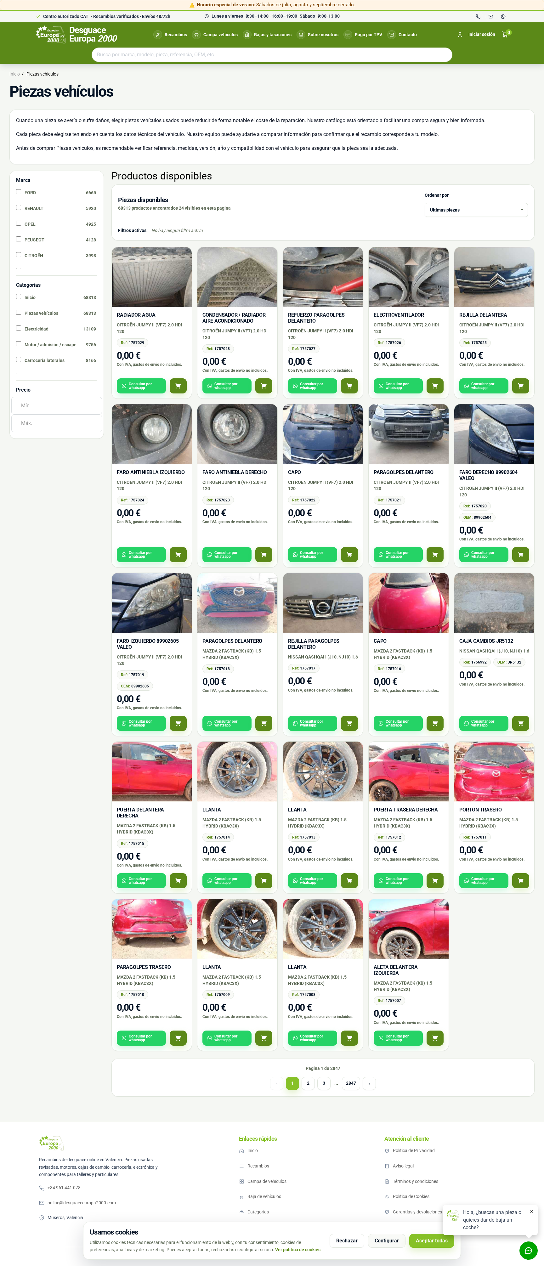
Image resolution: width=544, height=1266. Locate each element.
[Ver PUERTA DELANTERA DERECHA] (178, 880)
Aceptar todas (432, 1241)
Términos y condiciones (415, 1181)
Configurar (387, 1241)
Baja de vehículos (264, 1196)
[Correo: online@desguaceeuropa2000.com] (490, 17)
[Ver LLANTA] (263, 880)
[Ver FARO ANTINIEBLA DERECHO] (263, 554)
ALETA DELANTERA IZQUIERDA (395, 970)
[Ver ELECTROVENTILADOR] (435, 385)
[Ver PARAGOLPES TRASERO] (178, 1038)
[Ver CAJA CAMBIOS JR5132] (520, 723)
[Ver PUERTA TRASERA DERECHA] (435, 880)
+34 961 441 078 (64, 1187)
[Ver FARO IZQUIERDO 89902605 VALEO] (178, 723)
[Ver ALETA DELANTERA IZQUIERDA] (435, 1038)
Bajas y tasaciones (273, 34)
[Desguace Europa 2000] (51, 1142)
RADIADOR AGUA (136, 315)
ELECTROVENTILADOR (399, 315)
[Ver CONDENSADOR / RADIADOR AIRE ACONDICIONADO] (263, 385)
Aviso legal (403, 1165)
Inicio (252, 1150)
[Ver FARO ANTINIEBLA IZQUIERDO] (178, 554)
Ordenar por (437, 195)
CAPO (294, 472)
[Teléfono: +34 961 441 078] (478, 17)
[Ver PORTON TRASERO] (520, 880)
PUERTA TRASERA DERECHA (406, 810)
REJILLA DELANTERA (483, 315)
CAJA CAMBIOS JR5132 (486, 641)
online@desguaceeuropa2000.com (82, 1202)
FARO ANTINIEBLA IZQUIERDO (151, 472)
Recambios (176, 34)
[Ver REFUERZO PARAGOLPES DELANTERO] (349, 385)
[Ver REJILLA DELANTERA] (520, 385)
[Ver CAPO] (349, 554)
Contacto (408, 34)
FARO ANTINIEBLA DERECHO (234, 472)
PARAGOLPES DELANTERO (404, 472)
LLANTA (211, 810)
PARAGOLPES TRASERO (144, 967)
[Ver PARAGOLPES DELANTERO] (435, 554)
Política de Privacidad (414, 1150)
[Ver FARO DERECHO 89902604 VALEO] (520, 554)
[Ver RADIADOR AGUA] (178, 385)
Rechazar (347, 1241)
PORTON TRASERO (480, 810)
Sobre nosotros (323, 34)
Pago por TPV (368, 34)
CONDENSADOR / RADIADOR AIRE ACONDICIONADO (234, 318)
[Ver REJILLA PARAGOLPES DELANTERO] (349, 723)
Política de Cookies (411, 1196)
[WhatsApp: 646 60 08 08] (503, 17)
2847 (351, 1083)
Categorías (258, 1211)
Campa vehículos (220, 34)
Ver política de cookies (297, 1249)
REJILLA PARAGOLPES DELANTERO (313, 644)
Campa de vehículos (266, 1181)
